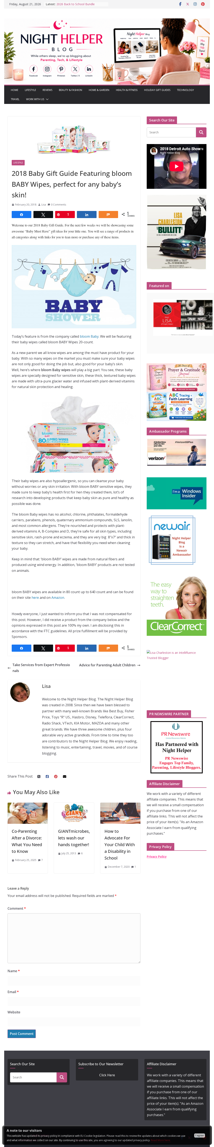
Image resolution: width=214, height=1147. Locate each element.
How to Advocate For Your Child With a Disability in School (119, 844)
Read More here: (161, 1140)
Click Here (107, 1075)
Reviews (47, 90)
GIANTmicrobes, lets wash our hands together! (74, 837)
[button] (46, 99)
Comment (17, 908)
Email (13, 992)
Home (14, 90)
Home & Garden (99, 90)
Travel (15, 99)
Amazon (57, 597)
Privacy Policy (157, 856)
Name (14, 971)
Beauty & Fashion (70, 90)
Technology (185, 90)
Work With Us (35, 99)
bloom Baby (89, 336)
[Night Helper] (107, 21)
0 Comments (58, 204)
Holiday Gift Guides (157, 90)
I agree (199, 1135)
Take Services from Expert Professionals (41, 668)
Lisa (43, 204)
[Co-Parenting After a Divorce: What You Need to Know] (28, 805)
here (35, 597)
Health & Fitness (127, 90)
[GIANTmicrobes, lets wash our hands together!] (74, 805)
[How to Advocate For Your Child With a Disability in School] (120, 805)
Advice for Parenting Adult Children (107, 665)
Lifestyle (30, 90)
